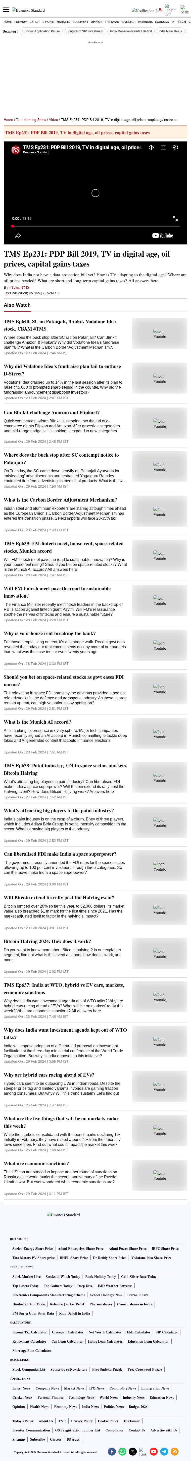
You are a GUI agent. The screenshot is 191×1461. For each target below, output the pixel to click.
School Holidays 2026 (106, 1294)
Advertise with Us (163, 1430)
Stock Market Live (26, 1276)
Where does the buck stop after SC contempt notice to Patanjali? (61, 458)
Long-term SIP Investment (85, 31)
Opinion (96, 21)
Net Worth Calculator (105, 1332)
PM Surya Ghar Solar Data (33, 1313)
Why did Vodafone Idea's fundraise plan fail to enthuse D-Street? (62, 370)
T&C (62, 1421)
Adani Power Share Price (127, 1248)
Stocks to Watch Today (63, 1276)
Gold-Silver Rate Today (138, 1276)
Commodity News (122, 1388)
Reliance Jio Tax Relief (67, 1304)
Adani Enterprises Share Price (80, 1248)
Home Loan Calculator (105, 1341)
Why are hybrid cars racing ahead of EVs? (49, 1074)
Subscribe (37, 1439)
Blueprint (80, 21)
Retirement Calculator (29, 1341)
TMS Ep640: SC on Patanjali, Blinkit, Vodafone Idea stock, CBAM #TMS (60, 325)
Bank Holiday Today (100, 1276)
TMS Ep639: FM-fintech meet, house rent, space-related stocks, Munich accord (64, 547)
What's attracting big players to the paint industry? (59, 810)
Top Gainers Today (58, 1285)
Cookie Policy (108, 1421)
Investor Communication (31, 1430)
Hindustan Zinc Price (28, 1304)
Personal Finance (50, 1397)
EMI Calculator (138, 1332)
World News (108, 1397)
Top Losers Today (25, 1285)
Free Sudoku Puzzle (107, 1369)
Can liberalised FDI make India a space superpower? (60, 853)
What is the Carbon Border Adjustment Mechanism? (60, 499)
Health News (39, 1406)
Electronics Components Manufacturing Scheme (48, 1294)
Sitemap (18, 1439)
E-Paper (48, 21)
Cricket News (22, 1397)
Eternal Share (137, 1294)
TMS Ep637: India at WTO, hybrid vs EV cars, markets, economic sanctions (64, 988)
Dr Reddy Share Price (109, 1257)
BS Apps (73, 1439)
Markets (63, 21)
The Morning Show (31, 120)
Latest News (21, 1388)
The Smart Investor (120, 21)
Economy (162, 21)
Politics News (114, 1406)
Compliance (114, 1430)
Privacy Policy (82, 1421)
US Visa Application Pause (41, 31)
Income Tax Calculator (29, 1332)
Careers (55, 1439)
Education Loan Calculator (148, 1341)
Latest (35, 21)
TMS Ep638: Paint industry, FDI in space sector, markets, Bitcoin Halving (65, 769)
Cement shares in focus (134, 1304)
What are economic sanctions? (36, 1163)
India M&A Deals (170, 31)
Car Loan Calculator (67, 1341)
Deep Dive (85, 1285)
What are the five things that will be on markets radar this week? (61, 1122)
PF (173, 21)
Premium (20, 21)
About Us (46, 1421)
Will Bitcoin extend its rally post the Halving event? (59, 897)
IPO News (96, 1388)
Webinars (145, 21)
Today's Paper (23, 1421)
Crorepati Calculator (68, 1332)
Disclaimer (132, 1421)
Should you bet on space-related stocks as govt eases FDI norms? (64, 680)
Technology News (81, 1397)
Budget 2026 (138, 1406)
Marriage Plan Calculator (31, 1350)
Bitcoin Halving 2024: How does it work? (47, 941)
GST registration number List (77, 1430)
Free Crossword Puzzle (145, 1369)
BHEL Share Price (74, 1257)
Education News (162, 1397)
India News (90, 1406)
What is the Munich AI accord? (37, 721)
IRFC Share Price (165, 1248)
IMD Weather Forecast (115, 1285)
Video (53, 120)
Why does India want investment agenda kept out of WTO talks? (65, 1033)
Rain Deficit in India (74, 1313)
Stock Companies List (28, 1369)
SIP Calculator (167, 1332)
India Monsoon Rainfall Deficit (131, 31)
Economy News (65, 1406)
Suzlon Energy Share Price (32, 1248)
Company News (47, 1388)
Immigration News (155, 1388)
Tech (182, 22)
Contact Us (137, 1430)
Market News (74, 1388)
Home (8, 21)
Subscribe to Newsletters (68, 1369)
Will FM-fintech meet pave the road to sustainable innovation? (57, 592)
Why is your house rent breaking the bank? (50, 633)
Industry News (133, 1397)
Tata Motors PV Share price (33, 1257)
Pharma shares (101, 1304)
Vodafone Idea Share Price (151, 1257)
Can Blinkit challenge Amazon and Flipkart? (52, 412)
